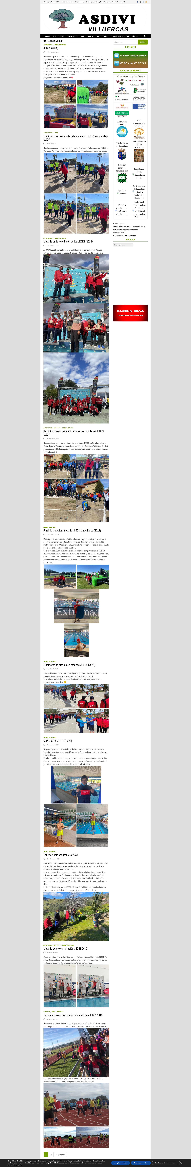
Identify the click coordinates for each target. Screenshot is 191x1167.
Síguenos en (79, 2)
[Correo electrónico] (146, 2)
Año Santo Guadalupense (122, 206)
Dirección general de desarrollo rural (122, 168)
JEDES (56, 45)
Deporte (57, 428)
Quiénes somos (67, 2)
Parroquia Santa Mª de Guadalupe (139, 144)
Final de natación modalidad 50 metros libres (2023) (72, 530)
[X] (140, 2)
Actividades (48, 45)
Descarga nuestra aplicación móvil (98, 2)
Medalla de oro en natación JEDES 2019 (65, 948)
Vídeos (135, 36)
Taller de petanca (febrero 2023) (61, 855)
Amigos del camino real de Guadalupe (139, 205)
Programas (86, 36)
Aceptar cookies (120, 1163)
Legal (123, 2)
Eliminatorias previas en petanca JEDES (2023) (69, 665)
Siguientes (60, 1154)
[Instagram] (143, 2)
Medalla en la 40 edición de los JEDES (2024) (68, 241)
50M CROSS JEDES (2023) (57, 741)
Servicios (71, 36)
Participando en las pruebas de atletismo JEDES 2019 (72, 1015)
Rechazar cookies (141, 1163)
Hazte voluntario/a (120, 36)
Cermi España (119, 223)
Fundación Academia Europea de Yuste (129, 226)
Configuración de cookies (165, 1163)
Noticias (62, 45)
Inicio (47, 36)
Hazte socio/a (102, 36)
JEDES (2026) (50, 48)
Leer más (18, 1165)
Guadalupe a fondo (139, 170)
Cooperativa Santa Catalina (124, 235)
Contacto (115, 2)
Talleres (52, 852)
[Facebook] (137, 2)
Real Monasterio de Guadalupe (139, 123)
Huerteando (58, 36)
